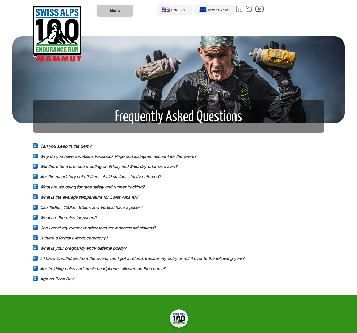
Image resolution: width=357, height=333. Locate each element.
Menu (115, 11)
